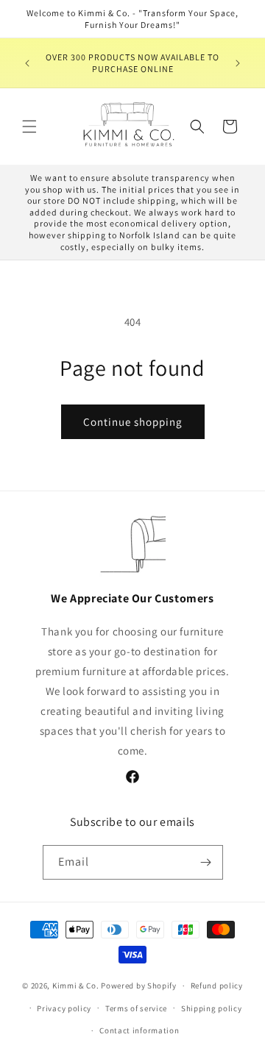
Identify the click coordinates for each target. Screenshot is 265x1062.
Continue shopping (133, 422)
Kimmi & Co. (75, 985)
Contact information (139, 1030)
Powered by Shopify (139, 985)
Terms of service (136, 1008)
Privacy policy (64, 1008)
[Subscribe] (206, 862)
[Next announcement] (238, 63)
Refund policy (217, 985)
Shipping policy (211, 1008)
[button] (29, 126)
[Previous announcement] (27, 63)
